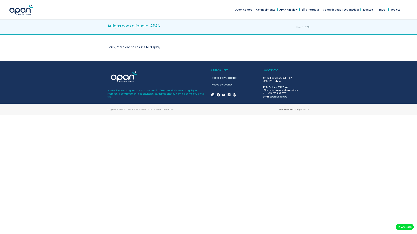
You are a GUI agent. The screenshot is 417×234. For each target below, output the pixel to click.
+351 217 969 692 (278, 86)
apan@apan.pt (278, 96)
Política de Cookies (221, 84)
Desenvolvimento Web (289, 109)
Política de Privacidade (224, 77)
